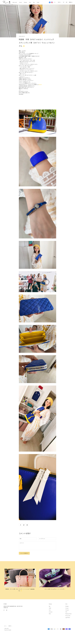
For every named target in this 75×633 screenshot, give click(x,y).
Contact (38, 2)
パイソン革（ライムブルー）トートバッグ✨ (55, 589)
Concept (20, 2)
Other (50, 613)
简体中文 (59, 2)
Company (67, 610)
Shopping (25, 2)
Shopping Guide (68, 613)
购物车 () (70, 2)
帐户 (63, 2)
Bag (49, 606)
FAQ (66, 612)
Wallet (50, 608)
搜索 (66, 2)
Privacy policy (67, 615)
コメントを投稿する (24, 553)
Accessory (50, 612)
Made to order (15, 2)
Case (50, 610)
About (30, 2)
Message (67, 606)
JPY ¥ (54, 2)
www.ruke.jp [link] (21, 94)
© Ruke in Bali (6, 628)
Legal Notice (67, 617)
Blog (34, 2)
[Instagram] (6, 610)
